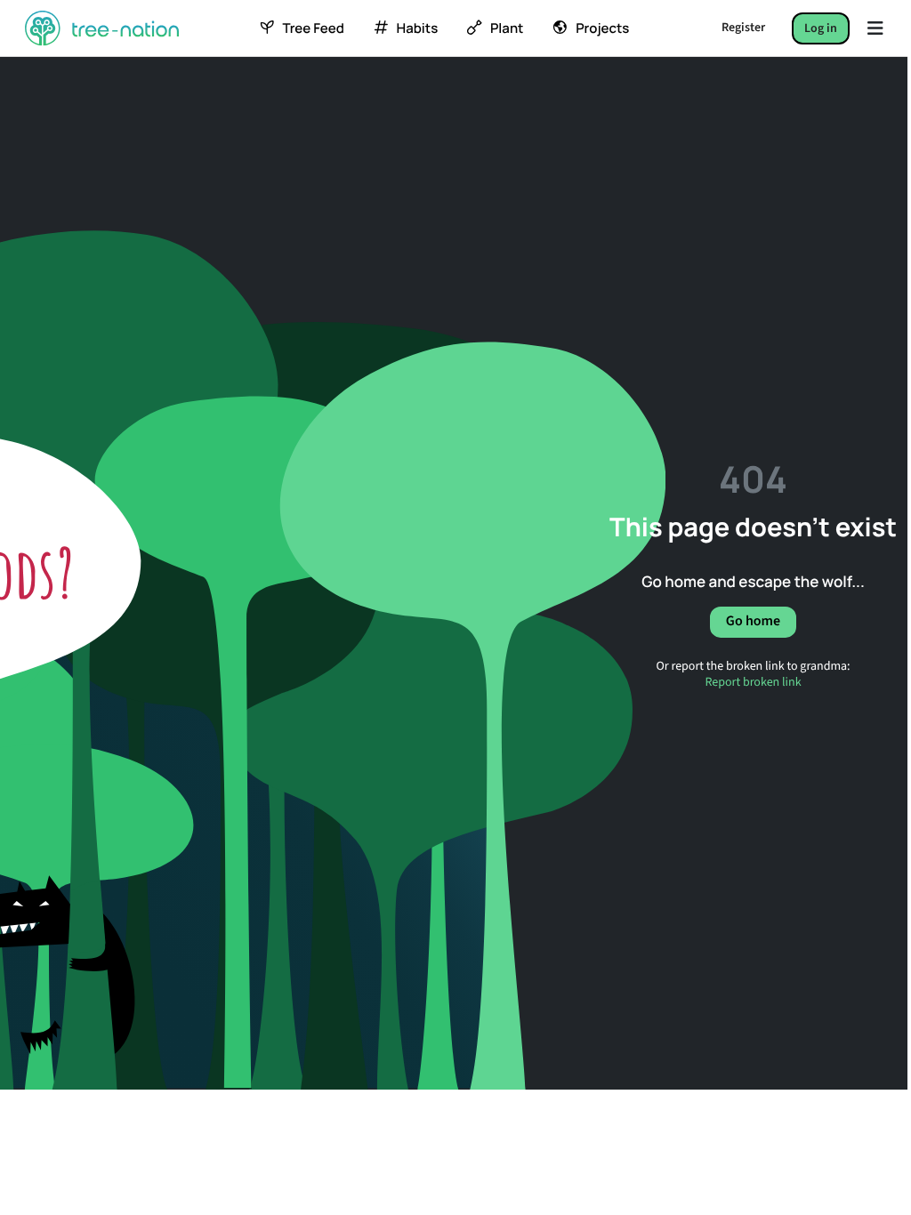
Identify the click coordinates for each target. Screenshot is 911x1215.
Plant (506, 28)
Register (743, 27)
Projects (602, 28)
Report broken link (753, 681)
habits (417, 28)
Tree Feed (312, 28)
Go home (753, 622)
